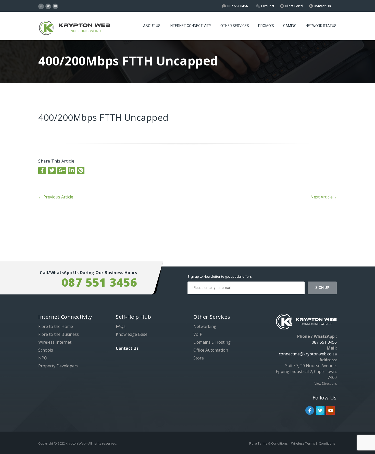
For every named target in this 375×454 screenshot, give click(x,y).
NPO (42, 358)
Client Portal (293, 6)
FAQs (121, 326)
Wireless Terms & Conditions (313, 443)
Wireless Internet (54, 342)
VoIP (197, 334)
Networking (204, 326)
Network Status (321, 26)
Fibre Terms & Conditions (269, 443)
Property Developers (58, 366)
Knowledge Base (131, 334)
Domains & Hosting (212, 342)
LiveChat (267, 6)
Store (198, 358)
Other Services (234, 26)
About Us (151, 26)
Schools (45, 350)
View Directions (326, 383)
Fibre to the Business (58, 334)
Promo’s (266, 26)
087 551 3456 (237, 6)
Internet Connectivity (190, 26)
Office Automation (210, 350)
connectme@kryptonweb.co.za (308, 354)
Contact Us (322, 6)
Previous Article (55, 197)
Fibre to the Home (55, 326)
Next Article (323, 197)
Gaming (289, 26)
